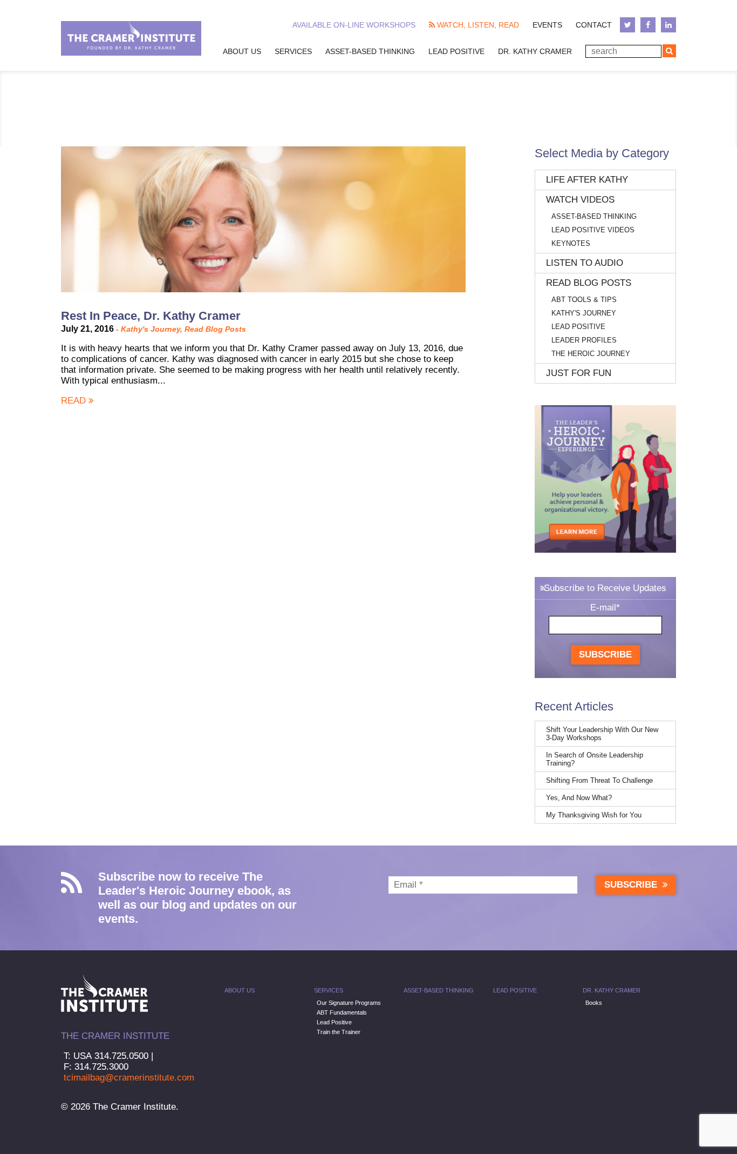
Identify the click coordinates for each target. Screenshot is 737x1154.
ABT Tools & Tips (584, 300)
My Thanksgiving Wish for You (594, 815)
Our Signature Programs (349, 1002)
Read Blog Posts (215, 329)
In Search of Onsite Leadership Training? (594, 759)
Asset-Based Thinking (370, 51)
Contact (594, 25)
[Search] (669, 50)
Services (293, 51)
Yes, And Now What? (579, 798)
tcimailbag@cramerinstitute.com (129, 1077)
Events (547, 25)
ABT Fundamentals (342, 1012)
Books (593, 1002)
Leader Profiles (584, 340)
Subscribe (605, 654)
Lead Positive (456, 51)
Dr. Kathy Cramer (535, 51)
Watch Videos (580, 199)
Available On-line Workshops (353, 25)
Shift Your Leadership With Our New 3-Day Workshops (602, 734)
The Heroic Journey (590, 354)
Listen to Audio (584, 263)
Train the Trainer (338, 1032)
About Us (242, 51)
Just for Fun (578, 373)
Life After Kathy (587, 180)
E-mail (605, 607)
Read (74, 400)
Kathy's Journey (150, 329)
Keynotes (570, 243)
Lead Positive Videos (592, 230)
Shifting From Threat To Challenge (599, 780)
